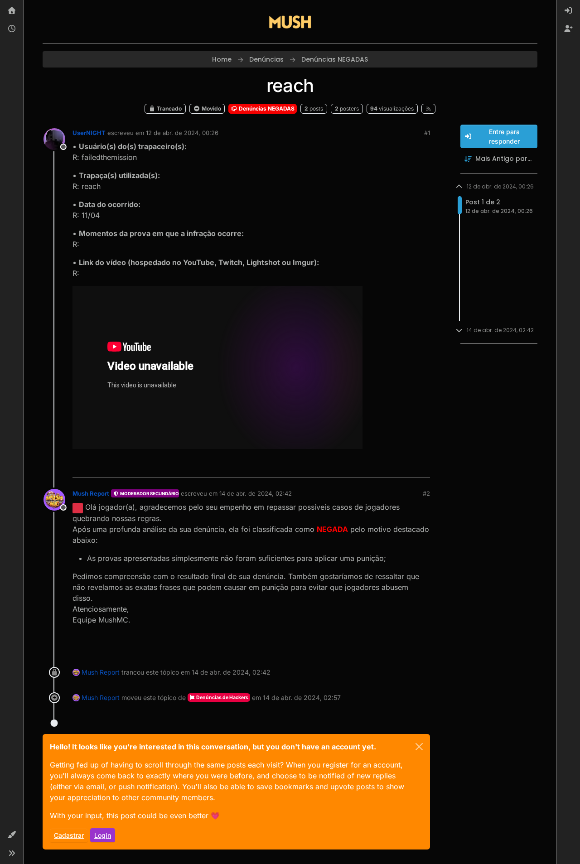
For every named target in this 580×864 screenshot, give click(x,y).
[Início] (12, 11)
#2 (426, 493)
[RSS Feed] (428, 109)
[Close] (419, 746)
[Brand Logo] (290, 22)
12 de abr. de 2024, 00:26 (182, 132)
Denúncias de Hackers (221, 697)
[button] (12, 835)
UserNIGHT (89, 132)
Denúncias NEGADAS (266, 108)
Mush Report (90, 493)
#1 (427, 132)
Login (102, 835)
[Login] (568, 11)
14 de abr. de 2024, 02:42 (255, 493)
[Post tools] (422, 467)
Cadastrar (69, 835)
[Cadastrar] (568, 29)
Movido (210, 108)
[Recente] (12, 29)
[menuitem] (568, 11)
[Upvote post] (390, 467)
